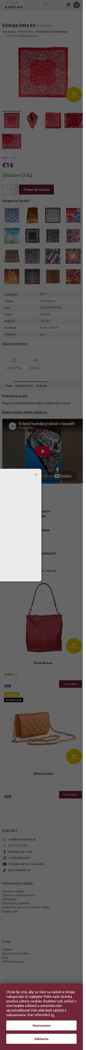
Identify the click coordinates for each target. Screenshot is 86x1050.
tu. (53, 1015)
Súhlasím (41, 1038)
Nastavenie (42, 1025)
